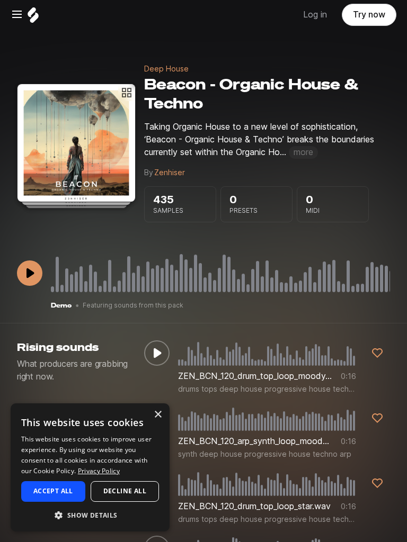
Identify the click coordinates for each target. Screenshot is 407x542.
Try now (369, 15)
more (303, 152)
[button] (90, 515)
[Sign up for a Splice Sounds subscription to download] (377, 353)
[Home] (33, 17)
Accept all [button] (53, 490)
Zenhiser (169, 172)
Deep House (166, 69)
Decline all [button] (124, 490)
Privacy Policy (99, 470)
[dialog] (90, 467)
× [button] (158, 415)
